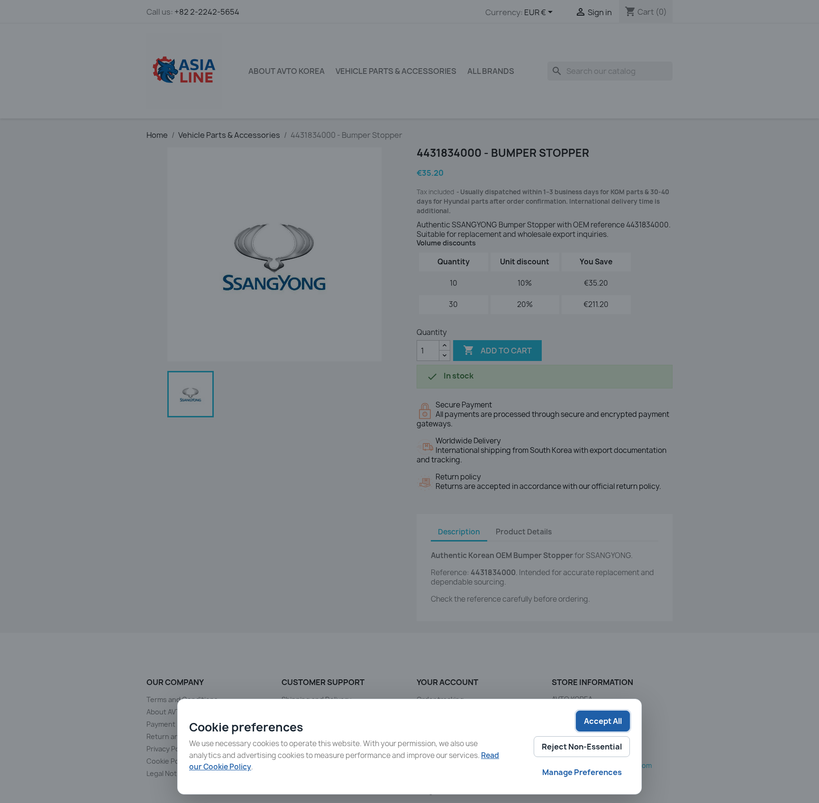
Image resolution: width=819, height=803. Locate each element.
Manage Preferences (582, 772)
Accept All (603, 721)
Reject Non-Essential (582, 746)
